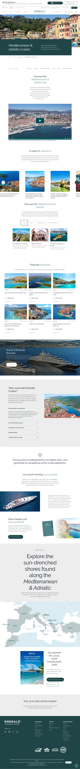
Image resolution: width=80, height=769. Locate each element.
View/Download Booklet (14, 536)
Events (13, 7)
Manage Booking (47, 7)
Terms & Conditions (67, 735)
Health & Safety (38, 729)
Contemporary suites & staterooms (16, 427)
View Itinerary (7, 301)
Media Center (66, 731)
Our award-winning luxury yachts (15, 422)
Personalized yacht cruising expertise (16, 408)
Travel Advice (38, 735)
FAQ (36, 727)
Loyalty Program (22, 7)
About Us (65, 723)
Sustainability (66, 733)
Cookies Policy (66, 739)
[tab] (24, 222)
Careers (64, 729)
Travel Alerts (37, 731)
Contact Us (37, 723)
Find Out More (11, 364)
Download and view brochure (54, 679)
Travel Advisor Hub (39, 733)
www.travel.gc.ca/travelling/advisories (37, 763)
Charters (65, 727)
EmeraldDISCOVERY (12, 432)
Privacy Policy (66, 737)
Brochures (6, 7)
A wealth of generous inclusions (15, 437)
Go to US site (56, 3)
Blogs (50, 725)
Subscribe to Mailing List (54, 727)
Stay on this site (70, 3)
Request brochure (52, 684)
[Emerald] (40, 12)
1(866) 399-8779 (57, 7)
